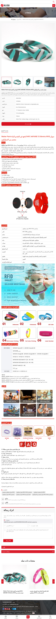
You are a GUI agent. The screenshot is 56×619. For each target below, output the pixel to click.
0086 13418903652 (7, 602)
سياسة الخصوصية (20, 613)
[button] (53, 581)
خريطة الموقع (10, 613)
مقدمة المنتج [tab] (4, 131)
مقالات (4, 613)
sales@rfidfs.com (14, 604)
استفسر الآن (27, 124)
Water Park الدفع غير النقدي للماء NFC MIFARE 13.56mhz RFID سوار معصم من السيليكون (20, 522)
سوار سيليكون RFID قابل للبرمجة (23, 494)
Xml (14, 613)
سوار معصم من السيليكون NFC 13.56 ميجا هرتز (42, 494)
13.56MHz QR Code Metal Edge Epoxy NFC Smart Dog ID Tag (40, 592)
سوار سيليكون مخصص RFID (8, 492)
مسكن (14, 19)
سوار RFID (19, 19)
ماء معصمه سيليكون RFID (39, 492)
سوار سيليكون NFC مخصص (8, 494)
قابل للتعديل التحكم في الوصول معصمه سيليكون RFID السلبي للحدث (12, 592)
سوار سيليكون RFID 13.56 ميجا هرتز (24, 492)
